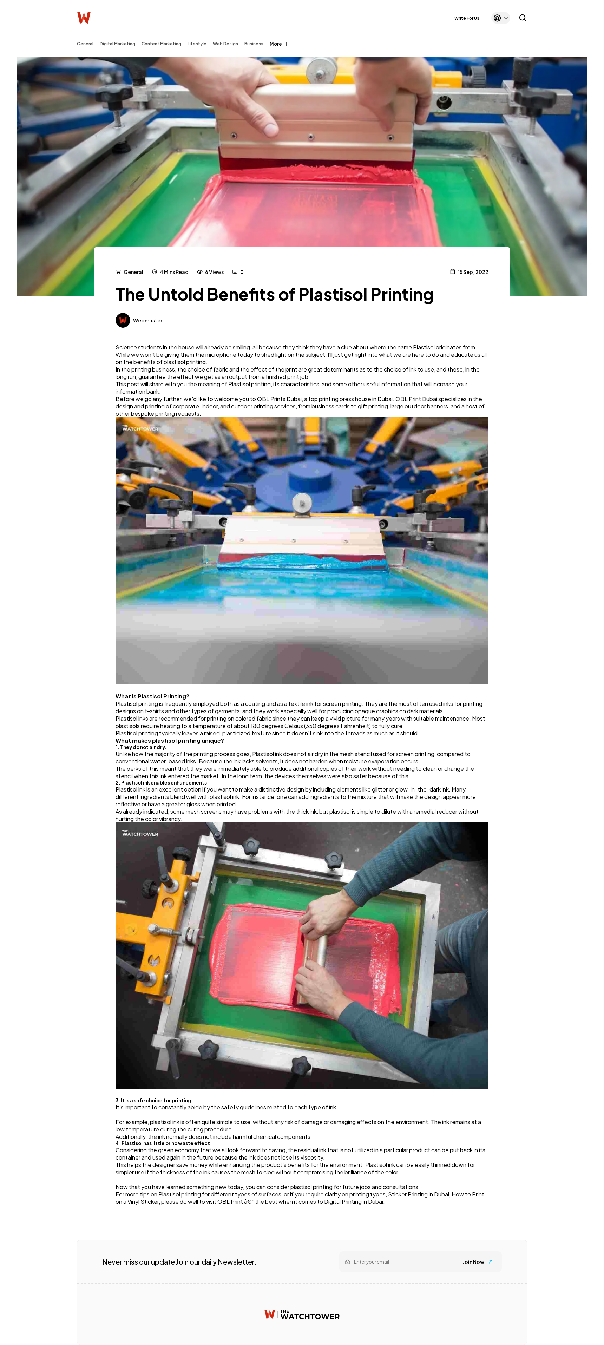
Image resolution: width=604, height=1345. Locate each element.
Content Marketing (161, 43)
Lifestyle (197, 43)
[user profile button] (500, 18)
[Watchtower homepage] (302, 1314)
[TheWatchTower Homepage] (84, 18)
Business (253, 43)
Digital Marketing (117, 43)
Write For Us (466, 18)
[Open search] (523, 18)
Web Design (225, 43)
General (85, 43)
